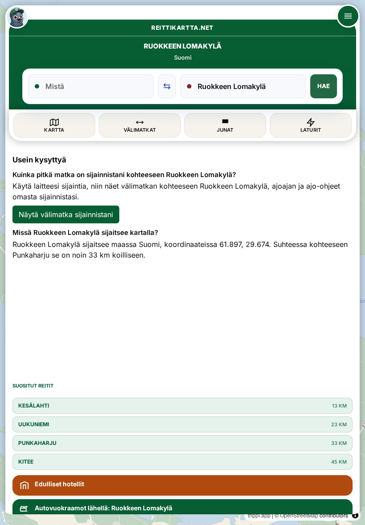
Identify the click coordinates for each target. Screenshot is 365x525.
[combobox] (96, 86)
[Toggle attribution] (355, 515)
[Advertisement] (182, 320)
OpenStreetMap (299, 515)
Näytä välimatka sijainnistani (66, 214)
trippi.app (259, 515)
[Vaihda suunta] (167, 86)
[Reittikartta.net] (16, 16)
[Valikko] (348, 16)
